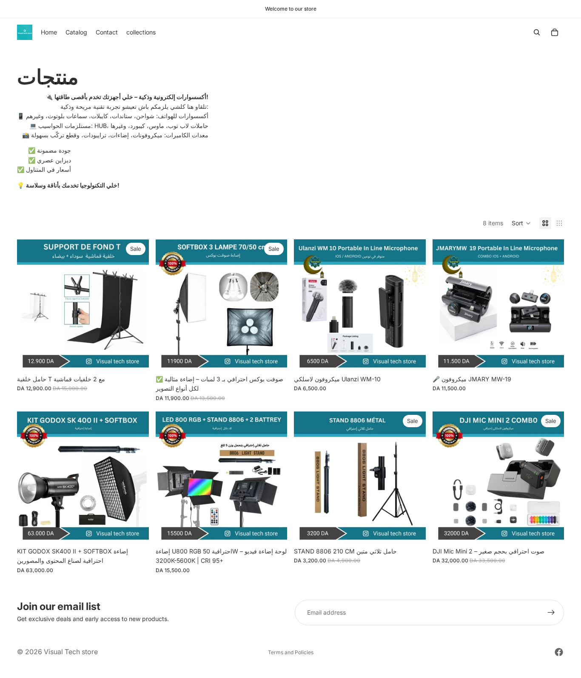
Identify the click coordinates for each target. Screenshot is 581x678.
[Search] (536, 32)
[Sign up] (551, 612)
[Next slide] (136, 305)
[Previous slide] (30, 305)
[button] (521, 223)
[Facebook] (559, 652)
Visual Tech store (71, 651)
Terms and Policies (290, 652)
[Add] (135, 358)
